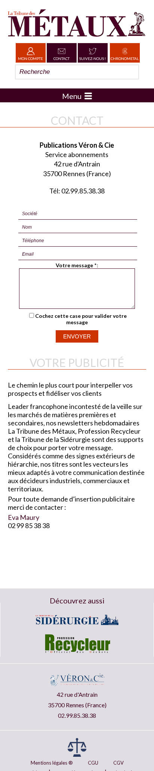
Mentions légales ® (52, 763)
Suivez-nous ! (92, 58)
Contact (61, 58)
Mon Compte (30, 58)
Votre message (74, 265)
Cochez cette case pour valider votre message (81, 319)
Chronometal (125, 58)
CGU (93, 763)
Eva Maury (23, 517)
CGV (118, 763)
